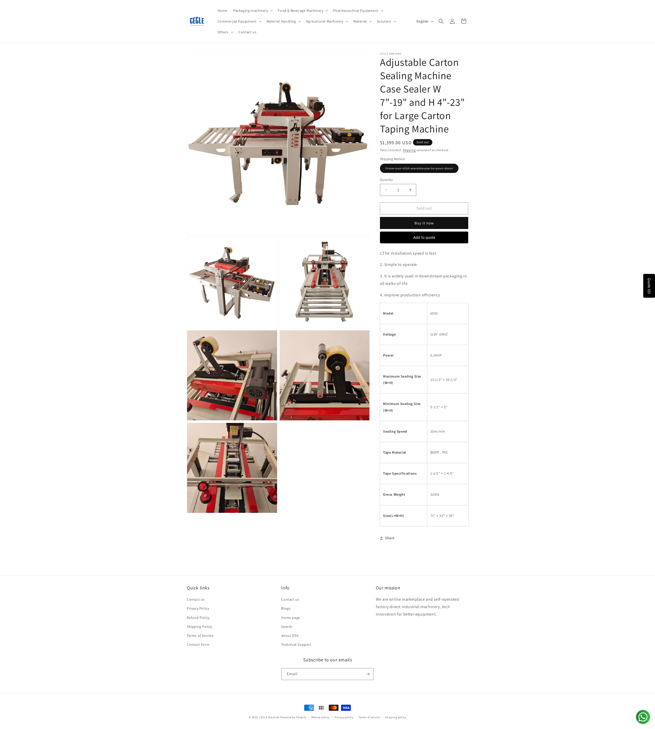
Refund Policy (198, 617)
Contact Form (198, 644)
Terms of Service (200, 635)
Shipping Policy (199, 626)
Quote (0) (649, 286)
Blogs (285, 608)
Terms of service (369, 717)
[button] (252, 10)
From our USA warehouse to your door (421, 169)
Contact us (196, 599)
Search (286, 626)
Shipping (409, 150)
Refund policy (320, 717)
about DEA (290, 635)
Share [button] (390, 538)
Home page (290, 617)
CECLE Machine (269, 717)
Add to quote (424, 237)
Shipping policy (395, 717)
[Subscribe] (367, 674)
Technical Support (296, 644)
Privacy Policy (198, 608)
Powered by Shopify (293, 717)
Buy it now (424, 223)
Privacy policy (344, 717)
